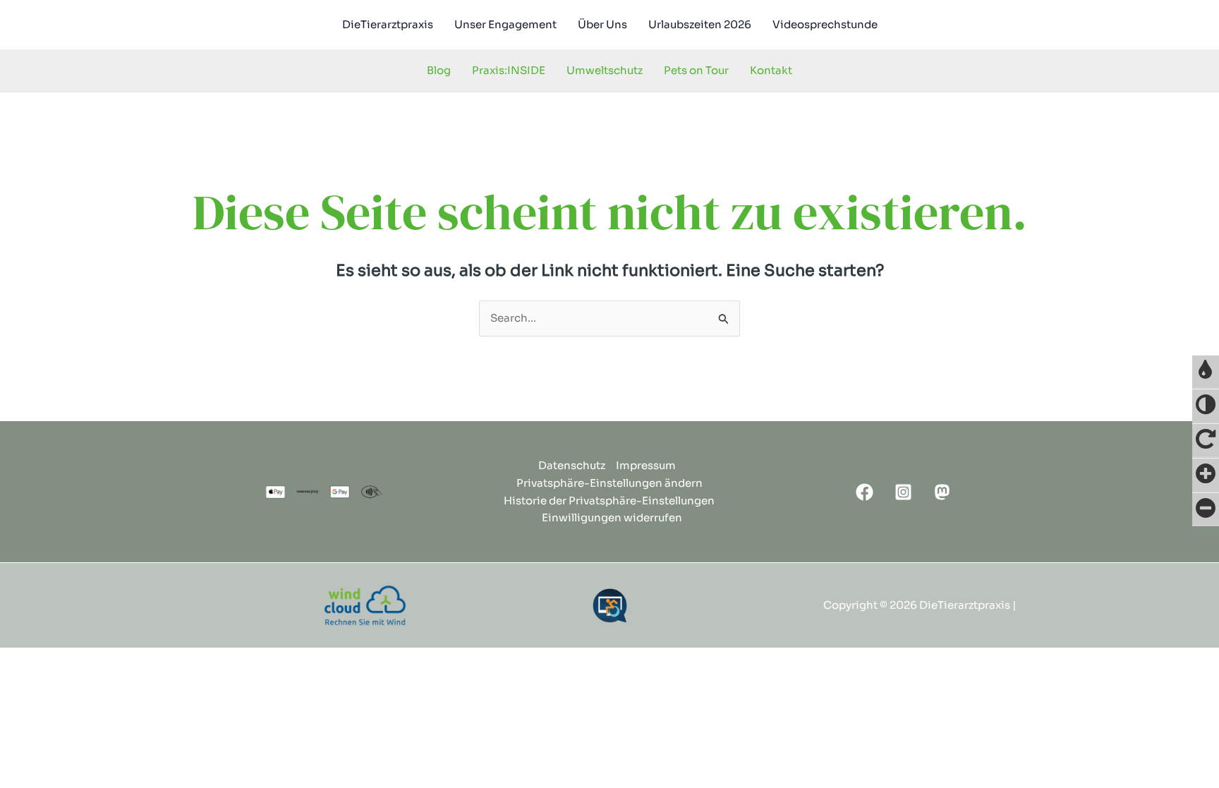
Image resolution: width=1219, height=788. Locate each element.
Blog (439, 70)
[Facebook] (864, 492)
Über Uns (602, 24)
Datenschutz (571, 465)
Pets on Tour (696, 70)
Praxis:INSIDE (508, 70)
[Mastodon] (942, 492)
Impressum (646, 465)
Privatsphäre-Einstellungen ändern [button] (609, 483)
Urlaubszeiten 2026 (699, 24)
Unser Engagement (505, 24)
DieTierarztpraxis (387, 24)
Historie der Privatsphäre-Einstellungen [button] (609, 500)
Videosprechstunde (825, 24)
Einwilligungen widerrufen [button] (612, 517)
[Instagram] (903, 492)
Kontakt (771, 70)
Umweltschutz (604, 70)
